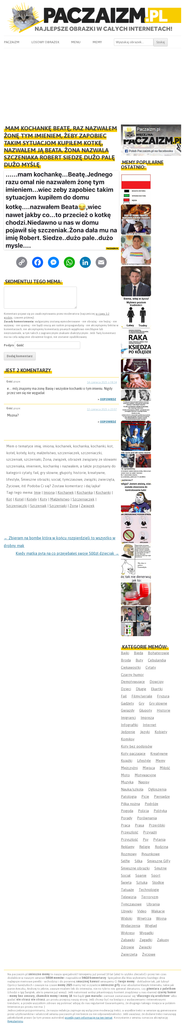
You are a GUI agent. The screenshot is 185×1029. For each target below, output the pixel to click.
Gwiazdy (127, 710)
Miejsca (149, 768)
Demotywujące (133, 682)
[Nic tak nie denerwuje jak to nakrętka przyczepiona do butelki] (136, 590)
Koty (43, 499)
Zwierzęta (129, 954)
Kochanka (85, 492)
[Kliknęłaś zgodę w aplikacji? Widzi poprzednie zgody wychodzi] (136, 621)
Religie (144, 847)
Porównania (147, 818)
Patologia (129, 796)
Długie (141, 689)
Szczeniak (38, 506)
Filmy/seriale (142, 696)
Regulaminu (15, 1021)
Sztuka (141, 882)
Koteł (19, 499)
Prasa (139, 825)
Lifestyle (144, 760)
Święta (126, 882)
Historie (163, 710)
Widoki (126, 918)
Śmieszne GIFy (158, 861)
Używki (126, 911)
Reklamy (127, 847)
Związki (145, 947)
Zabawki (128, 940)
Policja (143, 811)
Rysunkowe (150, 854)
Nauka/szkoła (132, 789)
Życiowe (148, 954)
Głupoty (145, 710)
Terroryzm (149, 897)
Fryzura (163, 696)
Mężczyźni (129, 768)
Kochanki (103, 492)
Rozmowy (129, 854)
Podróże (151, 804)
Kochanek (66, 492)
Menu (75, 42)
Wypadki (146, 933)
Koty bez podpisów (136, 746)
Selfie (125, 861)
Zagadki (145, 940)
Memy (97, 42)
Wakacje (158, 911)
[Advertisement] (92, 84)
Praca (125, 825)
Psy (145, 839)
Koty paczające (133, 753)
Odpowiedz (108, 399)
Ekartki (157, 689)
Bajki (125, 653)
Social (126, 875)
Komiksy (127, 739)
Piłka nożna (130, 804)
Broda (126, 660)
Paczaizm (11, 42)
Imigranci (128, 718)
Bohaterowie (158, 653)
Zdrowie (127, 947)
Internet (149, 725)
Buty (139, 660)
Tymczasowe (131, 904)
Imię (37, 492)
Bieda (138, 653)
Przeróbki (157, 825)
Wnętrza (144, 918)
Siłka (138, 861)
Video (141, 911)
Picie (145, 796)
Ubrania (153, 904)
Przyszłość (129, 839)
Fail (124, 696)
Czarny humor (132, 675)
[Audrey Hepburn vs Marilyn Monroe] (136, 405)
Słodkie (158, 882)
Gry (141, 703)
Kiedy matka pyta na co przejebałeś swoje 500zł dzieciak (67, 553)
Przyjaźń (150, 832)
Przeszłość (129, 832)
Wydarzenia (130, 926)
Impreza (147, 718)
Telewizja (128, 897)
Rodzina (161, 847)
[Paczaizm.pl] (92, 17)
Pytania (159, 839)
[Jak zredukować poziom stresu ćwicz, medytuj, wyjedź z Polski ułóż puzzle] (136, 528)
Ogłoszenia (157, 789)
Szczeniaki (58, 506)
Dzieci (126, 689)
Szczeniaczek (83, 499)
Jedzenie (128, 732)
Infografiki (129, 725)
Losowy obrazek (45, 42)
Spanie (140, 875)
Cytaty (150, 667)
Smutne (160, 868)
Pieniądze (162, 796)
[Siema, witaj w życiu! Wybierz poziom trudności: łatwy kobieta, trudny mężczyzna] (136, 312)
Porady (126, 818)
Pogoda (127, 811)
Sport (155, 875)
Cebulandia (157, 660)
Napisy (143, 782)
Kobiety (161, 732)
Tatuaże (127, 890)
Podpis (9, 345)
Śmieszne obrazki (135, 868)
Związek (87, 506)
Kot (9, 499)
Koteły (31, 499)
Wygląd (151, 926)
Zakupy (163, 940)
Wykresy (128, 933)
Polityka (160, 811)
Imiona (49, 492)
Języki (145, 732)
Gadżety (127, 703)
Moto (125, 775)
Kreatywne (159, 753)
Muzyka (127, 782)
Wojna (161, 918)
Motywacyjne (145, 775)
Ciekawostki (131, 667)
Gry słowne (158, 703)
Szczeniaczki (16, 506)
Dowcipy (157, 682)
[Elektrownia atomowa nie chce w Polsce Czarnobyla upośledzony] (136, 559)
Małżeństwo (60, 499)
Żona (74, 506)
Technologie (149, 890)
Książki (126, 760)
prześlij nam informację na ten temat (88, 1017)
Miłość (165, 768)
